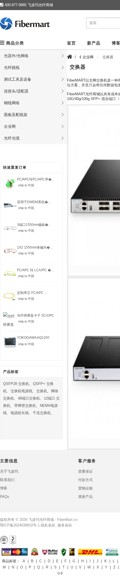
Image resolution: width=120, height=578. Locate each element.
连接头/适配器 (16, 91)
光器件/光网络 (16, 56)
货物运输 (85, 488)
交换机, (42, 391)
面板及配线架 (15, 114)
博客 (3, 488)
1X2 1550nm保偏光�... (34, 247)
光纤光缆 (12, 138)
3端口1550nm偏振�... (34, 225)
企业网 (10, 126)
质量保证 (85, 471)
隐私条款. (48, 525)
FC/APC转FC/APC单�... (35, 179)
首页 (71, 43)
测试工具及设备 (17, 79)
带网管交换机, (25, 405)
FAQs (4, 497)
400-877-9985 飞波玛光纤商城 (29, 5)
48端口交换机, (29, 398)
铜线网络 (12, 103)
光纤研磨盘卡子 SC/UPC (35, 315)
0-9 (60, 573)
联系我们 (7, 480)
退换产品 (85, 497)
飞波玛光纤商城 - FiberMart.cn (53, 519)
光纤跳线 (12, 67)
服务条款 (64, 525)
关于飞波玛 (9, 471)
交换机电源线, (22, 391)
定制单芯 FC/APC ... (32, 293)
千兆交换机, (42, 413)
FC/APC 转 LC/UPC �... (35, 270)
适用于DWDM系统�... (34, 202)
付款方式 (85, 480)
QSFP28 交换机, (16, 384)
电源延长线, (20, 413)
